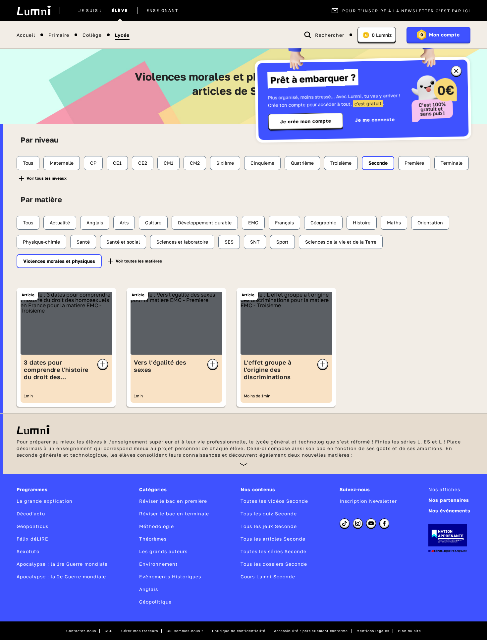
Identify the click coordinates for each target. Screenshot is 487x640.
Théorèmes (153, 539)
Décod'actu (31, 513)
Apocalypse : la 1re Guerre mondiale (62, 564)
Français (284, 222)
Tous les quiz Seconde (269, 513)
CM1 (168, 163)
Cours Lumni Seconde (268, 576)
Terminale (451, 163)
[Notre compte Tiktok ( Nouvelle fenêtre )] (345, 523)
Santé (83, 242)
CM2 (195, 163)
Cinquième (262, 163)
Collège (92, 35)
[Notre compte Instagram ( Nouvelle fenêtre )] (358, 523)
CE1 (117, 163)
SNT (255, 242)
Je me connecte (375, 119)
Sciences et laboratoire (182, 242)
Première (414, 163)
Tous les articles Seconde (273, 539)
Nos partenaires (448, 500)
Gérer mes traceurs (139, 631)
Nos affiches (444, 489)
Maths (394, 222)
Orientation (430, 222)
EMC (253, 222)
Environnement (158, 564)
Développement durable (205, 222)
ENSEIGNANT (162, 11)
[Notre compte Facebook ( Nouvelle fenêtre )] (384, 523)
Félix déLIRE (32, 539)
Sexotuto (28, 551)
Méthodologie (156, 526)
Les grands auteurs (163, 551)
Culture (153, 222)
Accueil (26, 35)
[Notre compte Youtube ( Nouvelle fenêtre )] (371, 523)
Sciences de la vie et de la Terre (340, 242)
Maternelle (62, 163)
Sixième (225, 163)
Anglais (94, 222)
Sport (282, 242)
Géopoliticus (32, 526)
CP (93, 163)
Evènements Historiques (170, 576)
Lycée (122, 35)
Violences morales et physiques (59, 261)
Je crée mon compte (305, 121)
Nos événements (449, 510)
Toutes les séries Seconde (273, 551)
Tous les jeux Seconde (269, 526)
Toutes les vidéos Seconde (274, 501)
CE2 (142, 163)
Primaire (58, 35)
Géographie (323, 222)
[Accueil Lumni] (34, 11)
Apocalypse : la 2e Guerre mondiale (61, 576)
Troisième (341, 163)
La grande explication (45, 501)
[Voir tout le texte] (243, 464)
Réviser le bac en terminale (174, 513)
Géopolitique (155, 602)
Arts (124, 222)
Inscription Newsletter (368, 501)
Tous (28, 163)
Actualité (60, 222)
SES (229, 242)
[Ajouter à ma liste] (102, 364)
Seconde (378, 163)
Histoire (361, 222)
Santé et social (123, 242)
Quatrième (302, 163)
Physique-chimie (41, 242)
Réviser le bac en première (173, 501)
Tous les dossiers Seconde (274, 564)
